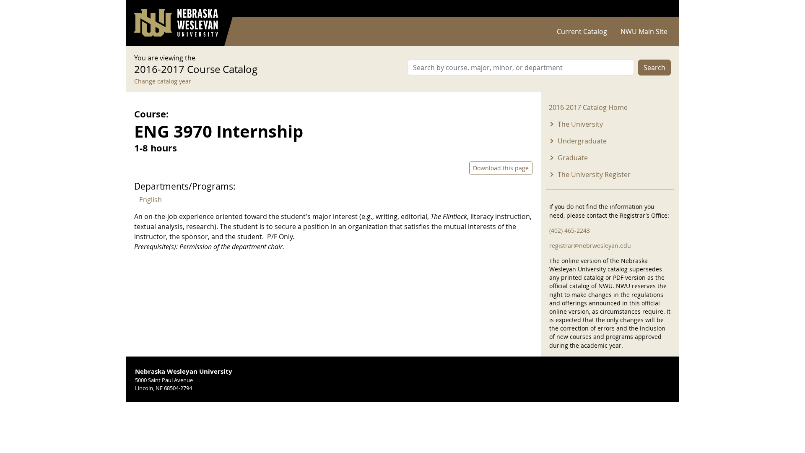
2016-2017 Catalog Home (588, 107)
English (150, 199)
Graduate (573, 157)
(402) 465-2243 (569, 230)
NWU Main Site (644, 31)
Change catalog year (162, 81)
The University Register (594, 174)
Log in (660, 9)
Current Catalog (582, 31)
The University (580, 124)
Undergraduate (582, 141)
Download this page (501, 168)
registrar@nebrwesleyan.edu (590, 246)
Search (654, 67)
